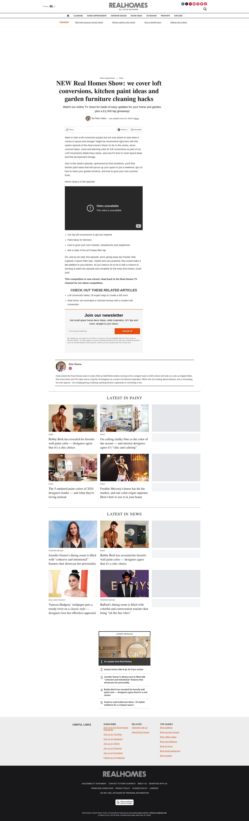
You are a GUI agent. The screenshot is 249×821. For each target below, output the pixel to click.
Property (165, 15)
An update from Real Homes (118, 661)
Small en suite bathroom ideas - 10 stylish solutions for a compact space (124, 703)
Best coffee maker (168, 737)
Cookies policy (140, 788)
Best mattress (166, 728)
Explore (178, 15)
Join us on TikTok (111, 744)
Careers (154, 788)
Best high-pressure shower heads (89, 22)
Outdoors (151, 15)
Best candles (166, 756)
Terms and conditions (102, 788)
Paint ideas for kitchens (79, 240)
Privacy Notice (72, 340)
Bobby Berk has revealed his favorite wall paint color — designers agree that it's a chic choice (126, 692)
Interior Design (119, 15)
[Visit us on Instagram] (197, 3)
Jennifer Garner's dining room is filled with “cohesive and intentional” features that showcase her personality (124, 680)
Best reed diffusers (168, 742)
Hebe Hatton (100, 118)
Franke (126, 257)
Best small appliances (170, 751)
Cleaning (78, 15)
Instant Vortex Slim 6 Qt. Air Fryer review (123, 669)
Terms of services (98, 338)
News (136, 118)
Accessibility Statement (94, 784)
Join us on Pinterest (112, 748)
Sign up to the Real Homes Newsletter (115, 729)
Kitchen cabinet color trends (123, 22)
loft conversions (84, 234)
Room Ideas (136, 15)
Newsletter (137, 130)
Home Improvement (97, 15)
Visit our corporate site (158, 813)
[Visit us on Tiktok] (205, 3)
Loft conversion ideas (78, 295)
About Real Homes (140, 732)
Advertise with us (139, 728)
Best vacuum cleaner (169, 732)
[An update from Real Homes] (124, 651)
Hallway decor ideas (178, 22)
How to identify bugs (152, 22)
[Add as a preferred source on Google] (124, 802)
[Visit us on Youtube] (194, 3)
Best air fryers (166, 746)
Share (71, 130)
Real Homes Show (97, 145)
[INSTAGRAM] (71, 368)
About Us (142, 784)
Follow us (124, 130)
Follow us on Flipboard (114, 758)
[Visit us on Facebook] (182, 3)
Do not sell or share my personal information (124, 793)
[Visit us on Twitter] (186, 3)
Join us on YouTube (112, 734)
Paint (121, 78)
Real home (73, 300)
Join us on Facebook (113, 753)
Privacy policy (122, 788)
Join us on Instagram (113, 739)
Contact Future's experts (122, 784)
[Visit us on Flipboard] (201, 3)
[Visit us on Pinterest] (190, 3)
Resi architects (116, 163)
